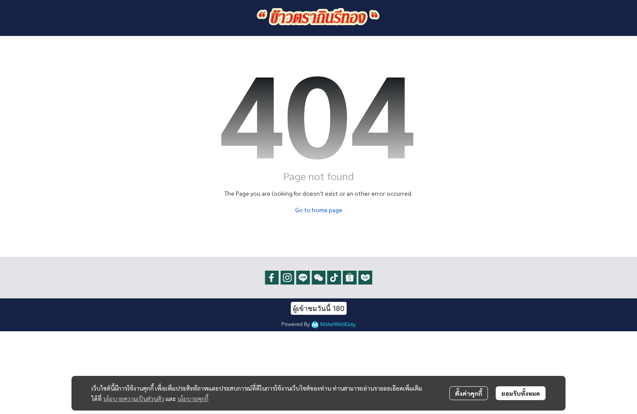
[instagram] (287, 278)
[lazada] (365, 278)
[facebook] (272, 278)
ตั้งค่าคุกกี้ (468, 393)
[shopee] (350, 278)
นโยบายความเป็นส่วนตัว (133, 398)
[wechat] (318, 278)
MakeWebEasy (338, 324)
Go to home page (318, 209)
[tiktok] (334, 278)
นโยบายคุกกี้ (192, 398)
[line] (303, 278)
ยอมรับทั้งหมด (520, 393)
